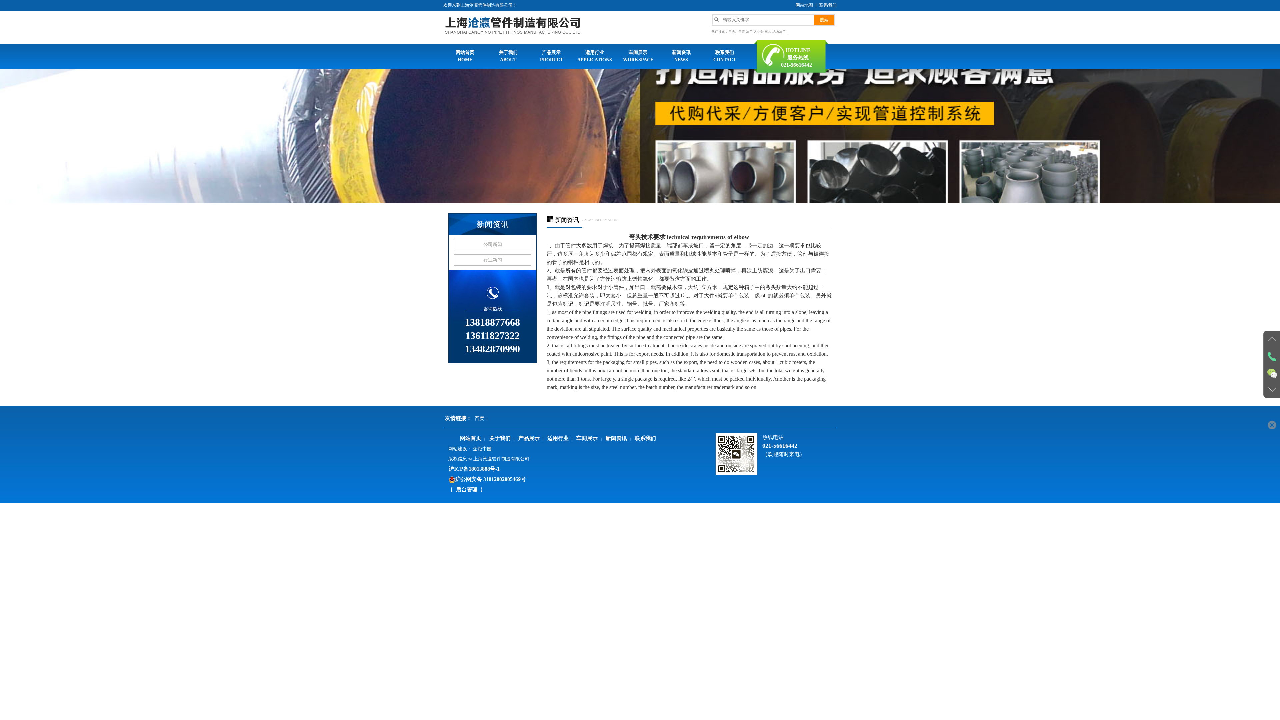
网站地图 (804, 5)
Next (1275, 135)
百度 (479, 418)
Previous (5, 135)
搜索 (824, 19)
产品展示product (551, 56)
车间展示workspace (638, 56)
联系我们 (828, 5)
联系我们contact (724, 56)
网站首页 (470, 438)
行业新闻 (492, 259)
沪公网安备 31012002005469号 (490, 479)
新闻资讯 (493, 224)
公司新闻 (492, 244)
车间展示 (587, 438)
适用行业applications (594, 56)
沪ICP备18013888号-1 (474, 469)
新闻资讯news (681, 56)
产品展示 (529, 438)
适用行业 (558, 438)
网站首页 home (465, 56)
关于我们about (508, 56)
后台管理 (466, 489)
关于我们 (500, 438)
